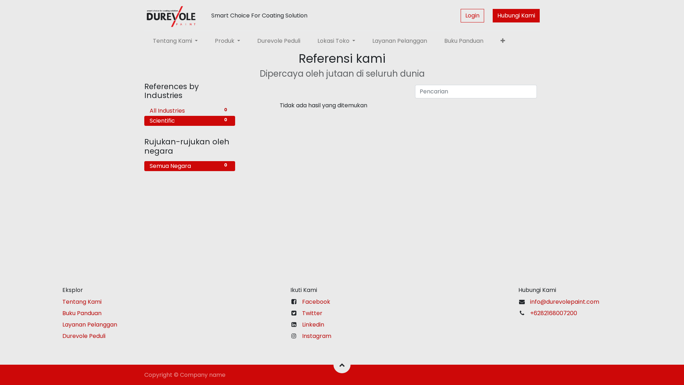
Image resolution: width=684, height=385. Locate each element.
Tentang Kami (82, 302)
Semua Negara (188, 166)
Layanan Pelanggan (89, 324)
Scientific (188, 121)
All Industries (188, 111)
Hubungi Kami (516, 15)
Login (472, 15)
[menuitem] (279, 41)
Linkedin (313, 324)
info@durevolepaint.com (564, 302)
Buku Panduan (82, 313)
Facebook (316, 302)
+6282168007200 (554, 313)
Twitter (312, 313)
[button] (503, 41)
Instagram (316, 336)
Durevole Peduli (83, 336)
